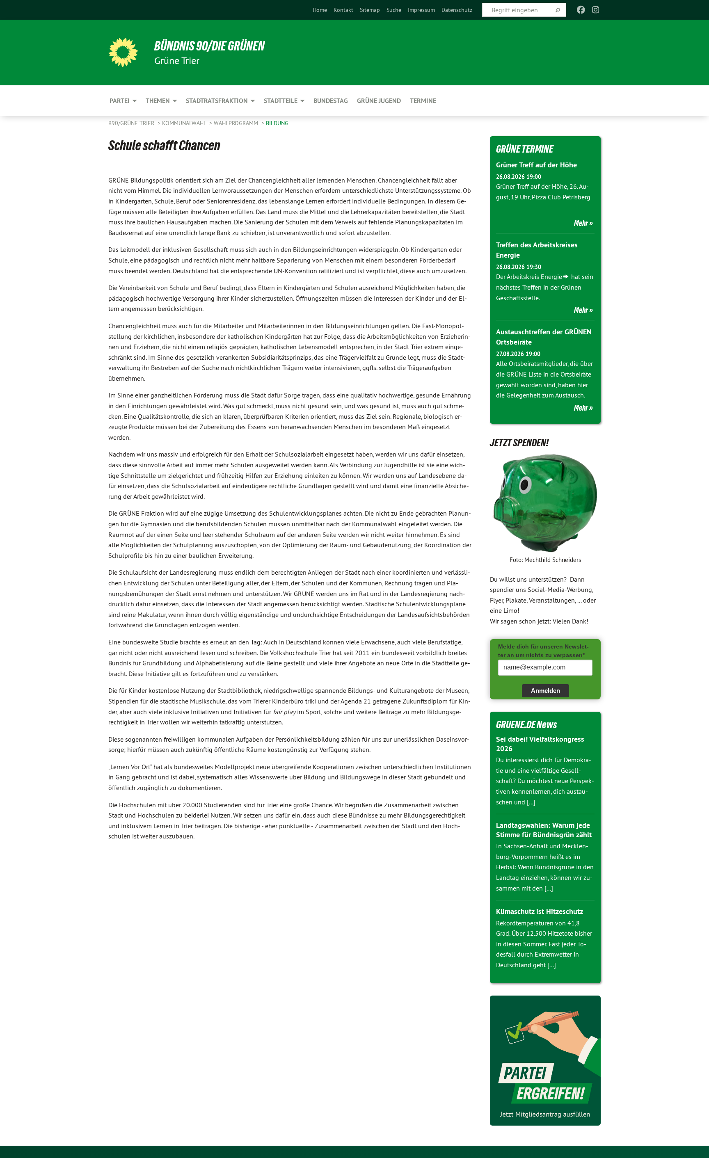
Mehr (581, 223)
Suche (394, 10)
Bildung (277, 123)
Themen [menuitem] (158, 100)
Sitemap (370, 10)
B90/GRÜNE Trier (132, 123)
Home (320, 10)
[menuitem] (320, 10)
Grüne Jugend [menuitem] (379, 100)
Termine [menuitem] (423, 100)
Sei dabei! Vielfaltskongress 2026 (540, 743)
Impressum (421, 10)
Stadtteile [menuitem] (280, 100)
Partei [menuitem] (120, 100)
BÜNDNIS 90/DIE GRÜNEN (209, 46)
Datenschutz (456, 10)
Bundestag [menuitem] (330, 100)
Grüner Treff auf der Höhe (536, 164)
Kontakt (343, 10)
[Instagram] (596, 10)
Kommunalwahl (185, 123)
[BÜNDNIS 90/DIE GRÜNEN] (123, 52)
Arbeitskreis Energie (534, 276)
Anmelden (545, 690)
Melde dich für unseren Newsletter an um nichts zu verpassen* (543, 650)
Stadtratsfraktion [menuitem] (217, 100)
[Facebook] (581, 10)
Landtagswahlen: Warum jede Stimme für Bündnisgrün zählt (544, 829)
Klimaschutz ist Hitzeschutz (539, 911)
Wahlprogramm (237, 123)
